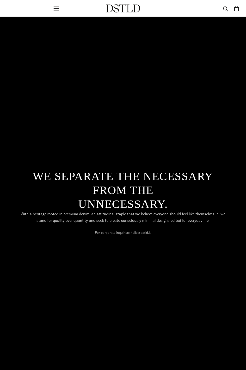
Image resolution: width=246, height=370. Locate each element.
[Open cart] (236, 8)
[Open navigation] (56, 8)
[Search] (225, 8)
